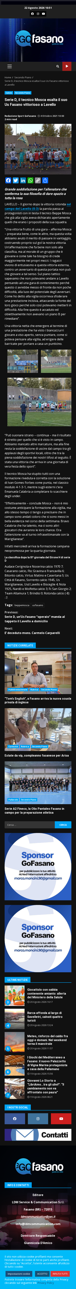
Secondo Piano (22, 93)
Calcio (9, 93)
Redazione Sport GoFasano (20, 116)
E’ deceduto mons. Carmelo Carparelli (32, 630)
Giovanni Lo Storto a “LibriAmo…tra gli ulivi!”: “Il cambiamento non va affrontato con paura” (14, 1067)
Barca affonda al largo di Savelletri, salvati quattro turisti (14, 997)
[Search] (57, 66)
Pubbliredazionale (17, 689)
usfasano (37, 605)
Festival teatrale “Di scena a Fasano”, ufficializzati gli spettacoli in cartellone (14, 1090)
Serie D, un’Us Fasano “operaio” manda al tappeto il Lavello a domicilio (35, 616)
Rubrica (34, 689)
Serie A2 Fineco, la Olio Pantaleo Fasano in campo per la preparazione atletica (38, 782)
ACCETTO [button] (42, 1273)
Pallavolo (13, 799)
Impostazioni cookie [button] (19, 1273)
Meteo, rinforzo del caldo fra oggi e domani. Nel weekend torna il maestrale (14, 1020)
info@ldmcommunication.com (38, 1224)
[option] (38, 998)
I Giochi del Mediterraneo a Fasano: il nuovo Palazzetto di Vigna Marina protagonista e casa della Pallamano (14, 1043)
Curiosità (13, 746)
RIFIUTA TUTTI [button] (60, 1273)
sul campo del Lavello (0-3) (38, 206)
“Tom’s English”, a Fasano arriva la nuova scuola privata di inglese (38, 672)
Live (66, 66)
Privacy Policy (45, 1283)
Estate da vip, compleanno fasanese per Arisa (38, 729)
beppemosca (22, 605)
